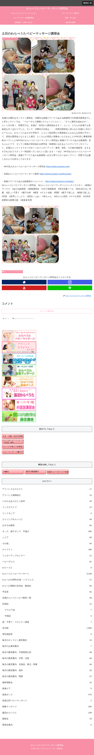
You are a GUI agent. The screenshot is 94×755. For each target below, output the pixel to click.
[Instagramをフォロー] (69, 282)
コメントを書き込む (47, 311)
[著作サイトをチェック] (24, 282)
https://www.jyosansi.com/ (58, 166)
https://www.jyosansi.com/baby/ (59, 181)
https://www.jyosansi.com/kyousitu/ (55, 174)
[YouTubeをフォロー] (24, 288)
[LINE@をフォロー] (69, 288)
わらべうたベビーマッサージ (13, 272)
